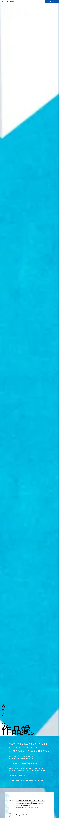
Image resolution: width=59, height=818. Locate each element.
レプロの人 (17, 1)
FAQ (21, 1)
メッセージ (7, 1)
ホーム (3, 1)
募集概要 (12, 1)
